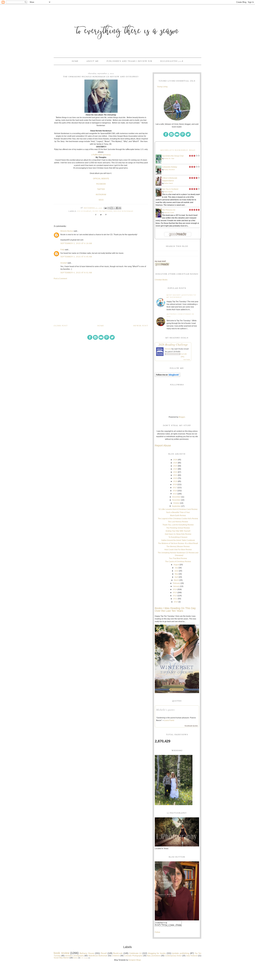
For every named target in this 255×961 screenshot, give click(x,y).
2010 (176, 602)
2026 (175, 460)
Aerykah (63, 263)
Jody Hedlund (191, 956)
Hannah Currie (169, 212)
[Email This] (108, 208)
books (75, 958)
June (176, 571)
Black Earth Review (178, 515)
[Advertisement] (101, 302)
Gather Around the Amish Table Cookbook (178, 540)
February (176, 583)
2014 (175, 589)
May (176, 574)
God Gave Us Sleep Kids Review (178, 534)
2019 (175, 481)
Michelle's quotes (165, 709)
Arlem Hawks (168, 191)
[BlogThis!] (111, 208)
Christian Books (161, 280)
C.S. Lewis (84, 958)
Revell (104, 953)
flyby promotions (102, 211)
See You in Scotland (170, 189)
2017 (175, 488)
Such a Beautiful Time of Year (178, 512)
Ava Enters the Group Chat (172, 156)
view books (186, 359)
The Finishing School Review (178, 528)
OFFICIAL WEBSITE (101, 179)
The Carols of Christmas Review (178, 562)
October (176, 503)
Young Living (162, 87)
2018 (175, 484)
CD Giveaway (84, 211)
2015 (175, 494)
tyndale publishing (180, 953)
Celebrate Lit (135, 953)
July (176, 568)
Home (75, 61)
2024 (175, 466)
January (176, 586)
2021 (175, 475)
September (176, 506)
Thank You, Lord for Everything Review (178, 525)
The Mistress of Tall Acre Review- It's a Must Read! (178, 543)
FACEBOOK (101, 184)
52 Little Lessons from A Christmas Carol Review (178, 509)
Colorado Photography (133, 956)
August (176, 565)
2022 (175, 472)
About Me (92, 61)
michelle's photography (74, 956)
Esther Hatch (168, 183)
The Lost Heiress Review (178, 522)
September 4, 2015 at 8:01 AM (76, 273)
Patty (62, 250)
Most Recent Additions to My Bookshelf (181, 296)
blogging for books (157, 953)
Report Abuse (163, 445)
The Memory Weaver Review (178, 546)
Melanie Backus (66, 231)
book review (61, 953)
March (176, 580)
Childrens (116, 956)
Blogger (182, 417)
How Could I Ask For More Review (178, 550)
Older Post (61, 325)
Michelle (168, 348)
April (176, 577)
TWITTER (101, 189)
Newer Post (140, 325)
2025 (175, 463)
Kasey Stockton (169, 169)
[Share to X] (114, 208)
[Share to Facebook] (117, 208)
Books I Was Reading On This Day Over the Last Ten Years (175, 609)
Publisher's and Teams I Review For (129, 61)
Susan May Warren (61, 958)
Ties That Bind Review (178, 558)
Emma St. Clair (169, 158)
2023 (175, 469)
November (176, 500)
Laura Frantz (169, 720)
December (176, 497)
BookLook (117, 953)
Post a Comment (60, 279)
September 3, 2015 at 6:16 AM (76, 243)
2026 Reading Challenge (173, 344)
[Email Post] (105, 208)
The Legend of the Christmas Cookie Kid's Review (178, 519)
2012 (175, 596)
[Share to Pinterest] (119, 208)
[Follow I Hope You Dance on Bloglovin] (167, 376)
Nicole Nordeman (123, 211)
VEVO (101, 200)
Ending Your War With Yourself (178, 531)
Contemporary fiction (173, 956)
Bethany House (87, 953)
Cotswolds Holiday (169, 167)
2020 (175, 478)
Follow (157, 932)
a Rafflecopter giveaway (101, 155)
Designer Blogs (135, 960)
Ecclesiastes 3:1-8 (171, 61)
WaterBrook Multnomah (97, 956)
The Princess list (168, 210)
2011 (175, 599)
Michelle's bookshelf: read (177, 150)
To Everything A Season (178, 537)
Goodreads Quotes (191, 726)
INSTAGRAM (101, 195)
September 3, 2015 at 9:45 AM (76, 257)
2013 (175, 593)
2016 (175, 491)
